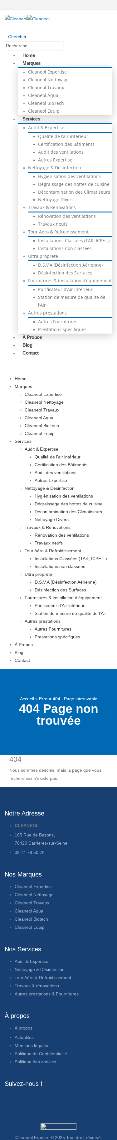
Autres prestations (47, 313)
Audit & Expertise (46, 127)
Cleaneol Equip (44, 111)
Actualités (25, 1037)
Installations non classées (65, 248)
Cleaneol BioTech (46, 103)
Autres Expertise (55, 160)
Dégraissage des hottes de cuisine (74, 184)
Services (31, 118)
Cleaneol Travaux (46, 87)
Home (28, 55)
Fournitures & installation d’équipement (70, 281)
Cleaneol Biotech (31, 919)
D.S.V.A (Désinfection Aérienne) (70, 265)
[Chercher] (80, 46)
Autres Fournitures (57, 322)
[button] (16, 36)
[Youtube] (46, 1099)
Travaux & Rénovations (52, 207)
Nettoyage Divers (56, 199)
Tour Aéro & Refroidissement (58, 232)
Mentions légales (31, 1045)
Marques (31, 63)
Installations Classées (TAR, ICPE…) (74, 240)
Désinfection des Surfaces (65, 273)
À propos (24, 1027)
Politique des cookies (35, 1061)
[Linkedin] (63, 1099)
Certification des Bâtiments (66, 144)
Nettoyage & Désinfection (54, 168)
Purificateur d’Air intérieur (65, 289)
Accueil (27, 698)
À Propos (32, 337)
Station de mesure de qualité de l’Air (70, 613)
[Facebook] (12, 1099)
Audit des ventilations (61, 152)
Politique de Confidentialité (41, 1053)
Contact (30, 352)
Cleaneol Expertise (47, 72)
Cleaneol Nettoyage (48, 80)
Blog (27, 345)
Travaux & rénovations (37, 985)
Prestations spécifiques (62, 329)
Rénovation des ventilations (67, 216)
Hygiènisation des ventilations (69, 176)
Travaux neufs (53, 224)
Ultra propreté (43, 256)
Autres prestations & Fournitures (47, 993)
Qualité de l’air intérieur (63, 136)
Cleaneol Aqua (43, 95)
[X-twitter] (29, 1099)
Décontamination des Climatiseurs (74, 192)
